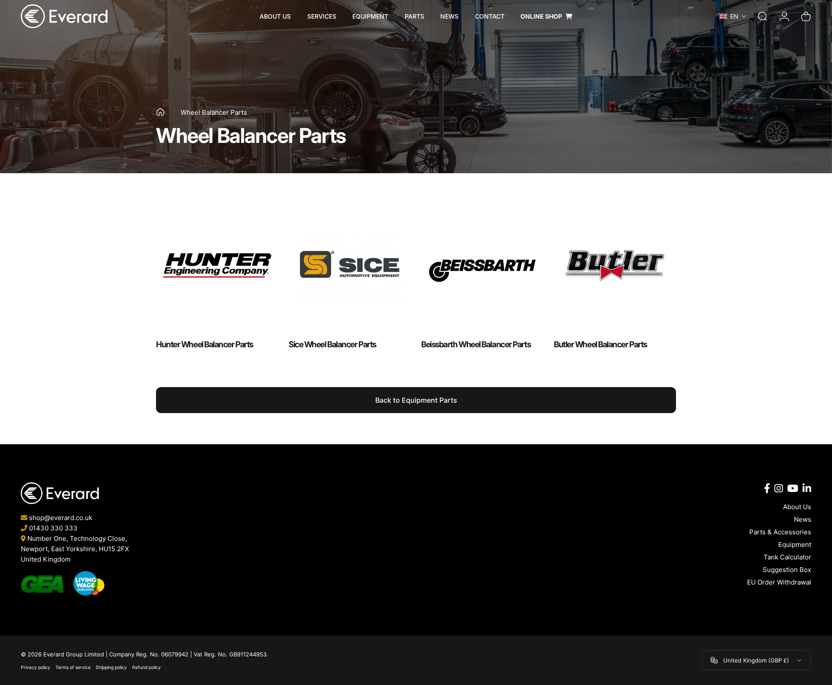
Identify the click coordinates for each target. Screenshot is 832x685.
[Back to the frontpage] (160, 112)
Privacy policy (35, 667)
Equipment (794, 544)
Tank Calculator (787, 557)
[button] (736, 16)
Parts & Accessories (780, 532)
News (802, 519)
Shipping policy (111, 667)
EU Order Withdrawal (779, 582)
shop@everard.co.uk (60, 518)
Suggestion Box (787, 569)
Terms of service (73, 667)
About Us (797, 507)
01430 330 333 (53, 528)
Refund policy (146, 667)
